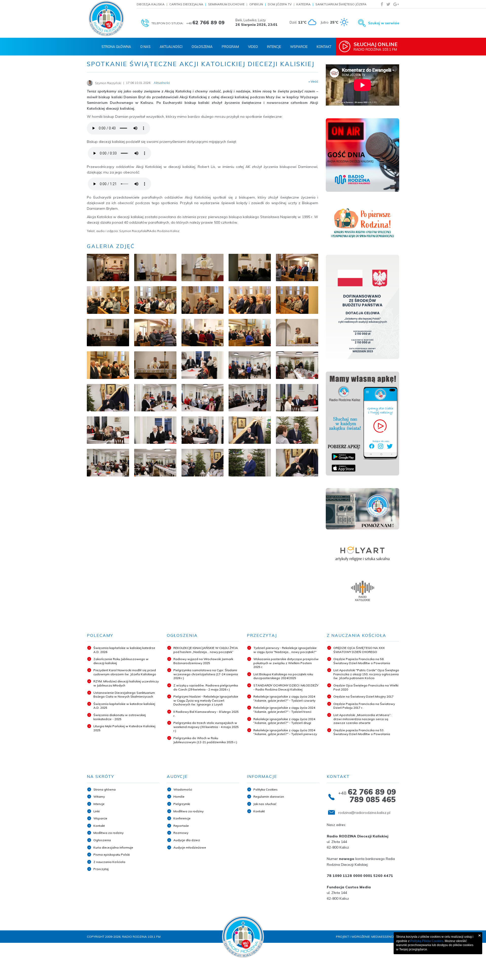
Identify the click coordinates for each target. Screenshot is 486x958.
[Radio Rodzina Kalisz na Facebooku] (382, 4)
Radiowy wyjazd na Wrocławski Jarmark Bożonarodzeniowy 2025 (203, 661)
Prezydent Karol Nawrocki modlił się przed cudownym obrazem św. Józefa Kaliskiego (124, 672)
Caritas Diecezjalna (186, 4)
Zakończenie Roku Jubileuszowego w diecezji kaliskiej (121, 661)
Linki (96, 811)
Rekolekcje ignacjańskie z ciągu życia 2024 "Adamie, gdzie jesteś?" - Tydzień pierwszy (285, 732)
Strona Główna (116, 47)
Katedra (303, 4)
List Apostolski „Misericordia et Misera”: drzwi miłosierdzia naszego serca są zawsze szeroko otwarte (362, 719)
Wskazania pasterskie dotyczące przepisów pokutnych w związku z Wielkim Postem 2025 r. (286, 663)
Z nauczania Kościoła (109, 862)
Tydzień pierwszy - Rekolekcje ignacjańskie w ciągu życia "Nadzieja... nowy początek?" (285, 650)
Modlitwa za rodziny (108, 833)
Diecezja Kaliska (151, 4)
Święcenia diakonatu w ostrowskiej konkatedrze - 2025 (119, 717)
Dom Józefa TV (280, 4)
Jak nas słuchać (264, 804)
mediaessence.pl (385, 936)
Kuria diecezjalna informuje (113, 847)
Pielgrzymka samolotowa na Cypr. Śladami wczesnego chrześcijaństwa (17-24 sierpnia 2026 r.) (205, 674)
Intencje (274, 47)
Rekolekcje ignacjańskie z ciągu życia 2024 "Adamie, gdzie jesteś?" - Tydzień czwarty (284, 698)
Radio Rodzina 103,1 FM (375, 46)
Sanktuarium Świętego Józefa (341, 4)
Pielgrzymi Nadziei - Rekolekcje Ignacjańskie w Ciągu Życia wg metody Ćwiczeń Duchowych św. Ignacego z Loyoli (205, 700)
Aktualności (171, 47)
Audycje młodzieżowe (189, 847)
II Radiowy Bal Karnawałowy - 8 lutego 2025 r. (206, 714)
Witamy (99, 796)
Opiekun (256, 4)
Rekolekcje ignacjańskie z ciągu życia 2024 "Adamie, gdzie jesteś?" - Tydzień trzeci (284, 710)
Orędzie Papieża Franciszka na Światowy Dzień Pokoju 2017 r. (364, 706)
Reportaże (181, 826)
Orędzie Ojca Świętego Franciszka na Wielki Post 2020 (365, 687)
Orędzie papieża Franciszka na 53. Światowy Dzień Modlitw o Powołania (361, 732)
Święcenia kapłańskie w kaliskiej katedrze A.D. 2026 (124, 650)
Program (230, 47)
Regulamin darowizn (268, 796)
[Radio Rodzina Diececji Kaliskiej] (106, 18)
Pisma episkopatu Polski (111, 854)
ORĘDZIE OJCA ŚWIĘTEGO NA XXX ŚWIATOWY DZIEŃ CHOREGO (359, 650)
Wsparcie (299, 47)
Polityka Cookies (265, 789)
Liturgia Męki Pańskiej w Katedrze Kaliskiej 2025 (124, 728)
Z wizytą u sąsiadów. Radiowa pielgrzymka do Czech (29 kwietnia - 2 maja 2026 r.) (205, 687)
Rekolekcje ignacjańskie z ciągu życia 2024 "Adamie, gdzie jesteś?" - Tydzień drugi (284, 721)
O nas (145, 47)
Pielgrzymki (181, 804)
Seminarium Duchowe (226, 4)
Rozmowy (180, 833)
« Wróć (313, 81)
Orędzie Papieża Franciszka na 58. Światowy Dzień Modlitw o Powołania (361, 661)
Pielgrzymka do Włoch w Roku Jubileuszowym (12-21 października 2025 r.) (205, 740)
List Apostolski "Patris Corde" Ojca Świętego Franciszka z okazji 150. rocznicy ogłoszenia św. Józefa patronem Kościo (366, 674)
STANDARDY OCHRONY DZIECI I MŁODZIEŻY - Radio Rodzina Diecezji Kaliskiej (285, 687)
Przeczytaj (101, 869)
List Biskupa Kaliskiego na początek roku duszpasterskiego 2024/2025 (283, 676)
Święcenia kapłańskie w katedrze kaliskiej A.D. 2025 (124, 706)
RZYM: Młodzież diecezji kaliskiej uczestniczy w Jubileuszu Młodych (126, 683)
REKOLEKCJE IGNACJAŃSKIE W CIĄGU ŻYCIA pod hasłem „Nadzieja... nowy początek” (205, 650)
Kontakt (324, 47)
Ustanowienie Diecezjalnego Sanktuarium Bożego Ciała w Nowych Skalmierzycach (124, 695)
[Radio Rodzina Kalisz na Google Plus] (396, 4)
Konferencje (182, 818)
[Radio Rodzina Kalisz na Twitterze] (388, 4)
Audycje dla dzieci (186, 840)
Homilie (179, 796)
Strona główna (104, 789)
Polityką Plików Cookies (426, 941)
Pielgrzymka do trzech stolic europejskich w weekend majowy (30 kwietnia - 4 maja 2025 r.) (206, 727)
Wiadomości (182, 789)
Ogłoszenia (202, 47)
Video (253, 47)
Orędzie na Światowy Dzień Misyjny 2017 (363, 696)
